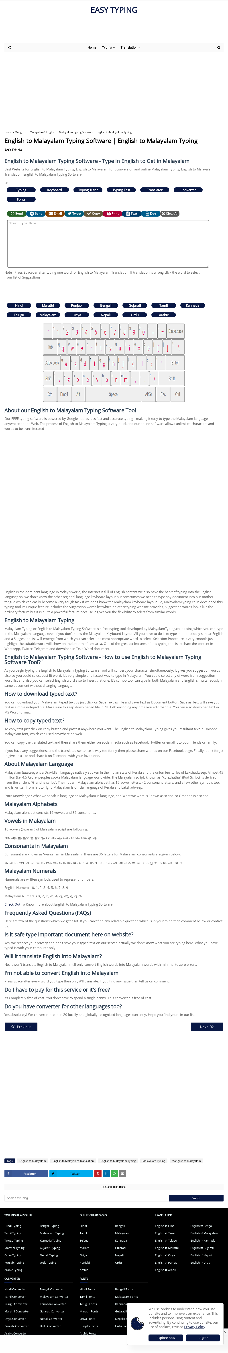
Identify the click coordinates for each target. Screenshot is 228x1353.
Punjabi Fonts (89, 1326)
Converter (188, 190)
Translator (155, 190)
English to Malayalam (32, 1161)
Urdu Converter (50, 1326)
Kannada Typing (50, 1240)
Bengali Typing (49, 1226)
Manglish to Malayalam (29, 132)
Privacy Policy (194, 1326)
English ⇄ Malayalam (204, 1233)
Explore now (166, 1338)
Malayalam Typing (153, 1161)
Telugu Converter (15, 1304)
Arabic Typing (13, 1270)
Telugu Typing (13, 1240)
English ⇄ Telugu (166, 1240)
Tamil (163, 305)
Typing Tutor (88, 190)
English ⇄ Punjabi (166, 1263)
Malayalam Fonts (126, 1297)
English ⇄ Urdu (200, 1263)
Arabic (164, 315)
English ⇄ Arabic (165, 1270)
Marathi (48, 305)
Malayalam (48, 315)
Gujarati (135, 305)
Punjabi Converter (16, 1326)
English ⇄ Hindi (165, 1226)
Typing (21, 190)
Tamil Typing (12, 1233)
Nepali (106, 315)
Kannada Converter (53, 1304)
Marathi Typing (14, 1248)
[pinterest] (98, 1173)
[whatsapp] (114, 1173)
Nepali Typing (49, 1255)
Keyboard (54, 190)
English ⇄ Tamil (165, 1233)
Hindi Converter (15, 1289)
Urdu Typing (48, 1263)
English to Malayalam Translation (73, 1161)
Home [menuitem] (92, 47)
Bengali (106, 305)
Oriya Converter (15, 1319)
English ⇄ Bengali (201, 1226)
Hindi (19, 305)
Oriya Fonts (87, 1319)
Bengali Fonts (124, 1289)
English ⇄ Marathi (167, 1248)
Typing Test (121, 190)
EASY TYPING (114, 9)
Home (8, 132)
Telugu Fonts (88, 1304)
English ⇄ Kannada (202, 1240)
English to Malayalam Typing (118, 1161)
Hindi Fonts (87, 1289)
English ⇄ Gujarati (202, 1248)
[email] (122, 1173)
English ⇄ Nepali (201, 1255)
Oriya (77, 315)
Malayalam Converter (54, 1297)
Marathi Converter (16, 1311)
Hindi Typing (12, 1226)
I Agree (203, 1338)
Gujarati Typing (50, 1248)
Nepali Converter (51, 1319)
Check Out (12, 904)
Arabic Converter (15, 1333)
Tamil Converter (15, 1297)
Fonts (21, 199)
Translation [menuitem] (129, 47)
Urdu (135, 315)
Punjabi (77, 305)
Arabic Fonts (88, 1333)
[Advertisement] (114, 30)
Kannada (192, 305)
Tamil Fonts (87, 1297)
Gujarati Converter (52, 1311)
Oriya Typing (12, 1255)
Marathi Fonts (89, 1311)
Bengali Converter (51, 1289)
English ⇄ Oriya (165, 1255)
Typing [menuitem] (107, 47)
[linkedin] (106, 1173)
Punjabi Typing (14, 1263)
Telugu (19, 315)
